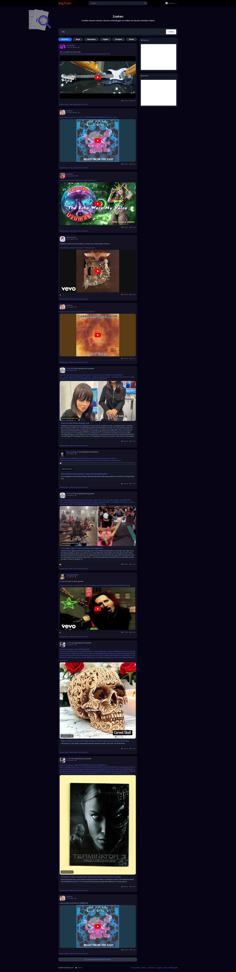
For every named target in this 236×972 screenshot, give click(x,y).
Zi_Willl (68, 643)
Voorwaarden (135, 968)
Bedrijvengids (173, 968)
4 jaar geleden (70, 898)
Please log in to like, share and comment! (74, 104)
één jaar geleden (70, 176)
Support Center (162, 968)
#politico (63, 458)
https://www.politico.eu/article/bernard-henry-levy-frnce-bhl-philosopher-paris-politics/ (90, 460)
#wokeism (98, 458)
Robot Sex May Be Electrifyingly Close (75, 423)
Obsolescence (71, 237)
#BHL (73, 458)
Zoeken (171, 32)
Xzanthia (69, 174)
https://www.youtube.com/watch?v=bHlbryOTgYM (77, 248)
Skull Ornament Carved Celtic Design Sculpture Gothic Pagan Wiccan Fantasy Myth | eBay (95, 741)
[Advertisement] (158, 57)
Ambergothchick (72, 575)
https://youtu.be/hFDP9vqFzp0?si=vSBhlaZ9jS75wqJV (78, 180)
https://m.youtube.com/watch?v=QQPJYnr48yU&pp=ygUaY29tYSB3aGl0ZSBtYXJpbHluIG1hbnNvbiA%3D (95, 585)
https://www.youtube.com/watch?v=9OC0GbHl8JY (77, 312)
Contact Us (151, 968)
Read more (63, 660)
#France (78, 458)
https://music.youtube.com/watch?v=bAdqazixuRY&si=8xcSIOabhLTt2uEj (85, 54)
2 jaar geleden (70, 307)
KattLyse (69, 111)
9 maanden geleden (71, 112)
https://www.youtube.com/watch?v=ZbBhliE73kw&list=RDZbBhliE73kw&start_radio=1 (89, 117)
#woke (104, 458)
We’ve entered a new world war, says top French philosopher (84, 474)
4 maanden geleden (71, 47)
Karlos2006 (70, 368)
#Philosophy (86, 458)
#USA (109, 458)
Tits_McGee (70, 45)
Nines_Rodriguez (72, 452)
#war (92, 458)
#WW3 (68, 458)
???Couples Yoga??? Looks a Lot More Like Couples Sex (82, 548)
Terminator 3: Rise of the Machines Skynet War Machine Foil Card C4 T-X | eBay (91, 877)
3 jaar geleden (70, 760)
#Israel (113, 458)
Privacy (143, 968)
